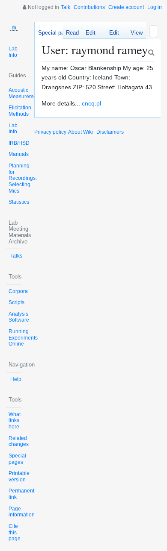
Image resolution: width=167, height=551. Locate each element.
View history (134, 34)
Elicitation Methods (20, 111)
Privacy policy (50, 132)
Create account (126, 7)
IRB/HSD (19, 143)
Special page (54, 32)
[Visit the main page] (13, 29)
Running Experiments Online (23, 337)
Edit (90, 32)
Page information (22, 512)
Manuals (19, 154)
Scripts (16, 302)
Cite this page (15, 532)
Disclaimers (110, 132)
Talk (65, 7)
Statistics (19, 202)
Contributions (89, 7)
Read (72, 32)
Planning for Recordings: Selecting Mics (23, 178)
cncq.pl (91, 103)
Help (15, 379)
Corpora (18, 291)
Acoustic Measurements (26, 93)
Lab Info (13, 52)
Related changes (19, 441)
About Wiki (80, 132)
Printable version (19, 476)
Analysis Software (19, 317)
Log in (154, 7)
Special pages (17, 459)
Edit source (110, 34)
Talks (16, 256)
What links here (15, 420)
